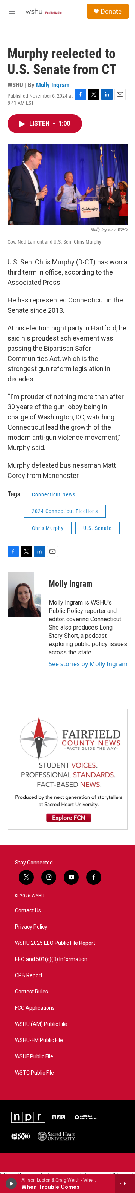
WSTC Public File (34, 1073)
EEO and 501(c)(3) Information (51, 959)
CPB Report (28, 975)
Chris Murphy (48, 528)
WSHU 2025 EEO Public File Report (55, 943)
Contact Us (28, 911)
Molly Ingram (53, 85)
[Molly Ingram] (24, 594)
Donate (111, 11)
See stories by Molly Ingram (88, 664)
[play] (11, 1183)
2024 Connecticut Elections (65, 511)
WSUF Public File (34, 1056)
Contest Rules (31, 992)
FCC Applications (35, 1008)
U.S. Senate (97, 528)
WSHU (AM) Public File (41, 1024)
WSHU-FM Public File (39, 1040)
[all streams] (125, 1183)
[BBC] (58, 1117)
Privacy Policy (31, 927)
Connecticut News (53, 494)
